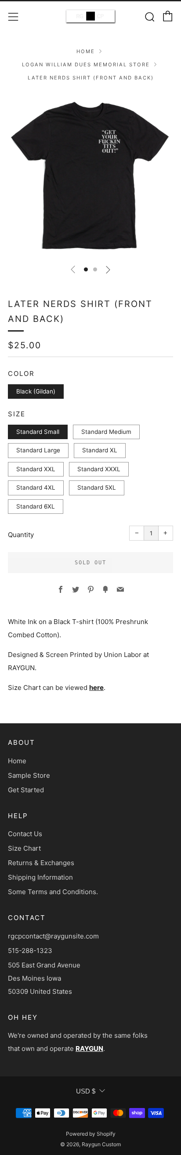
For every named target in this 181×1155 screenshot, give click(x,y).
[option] (90, 174)
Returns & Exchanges (41, 863)
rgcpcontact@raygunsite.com (53, 936)
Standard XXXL (98, 469)
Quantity (21, 535)
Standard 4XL (35, 487)
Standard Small (37, 431)
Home (85, 51)
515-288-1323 (30, 950)
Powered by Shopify (91, 1133)
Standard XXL (35, 469)
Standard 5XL (96, 487)
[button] (86, 269)
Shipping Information (40, 877)
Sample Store (29, 775)
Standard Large (38, 450)
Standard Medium (106, 431)
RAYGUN (89, 1048)
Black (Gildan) (35, 391)
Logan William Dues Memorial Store (86, 64)
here (96, 687)
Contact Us (25, 834)
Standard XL (99, 450)
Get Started (26, 790)
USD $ (85, 1091)
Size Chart (24, 848)
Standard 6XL (35, 506)
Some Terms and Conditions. (53, 892)
